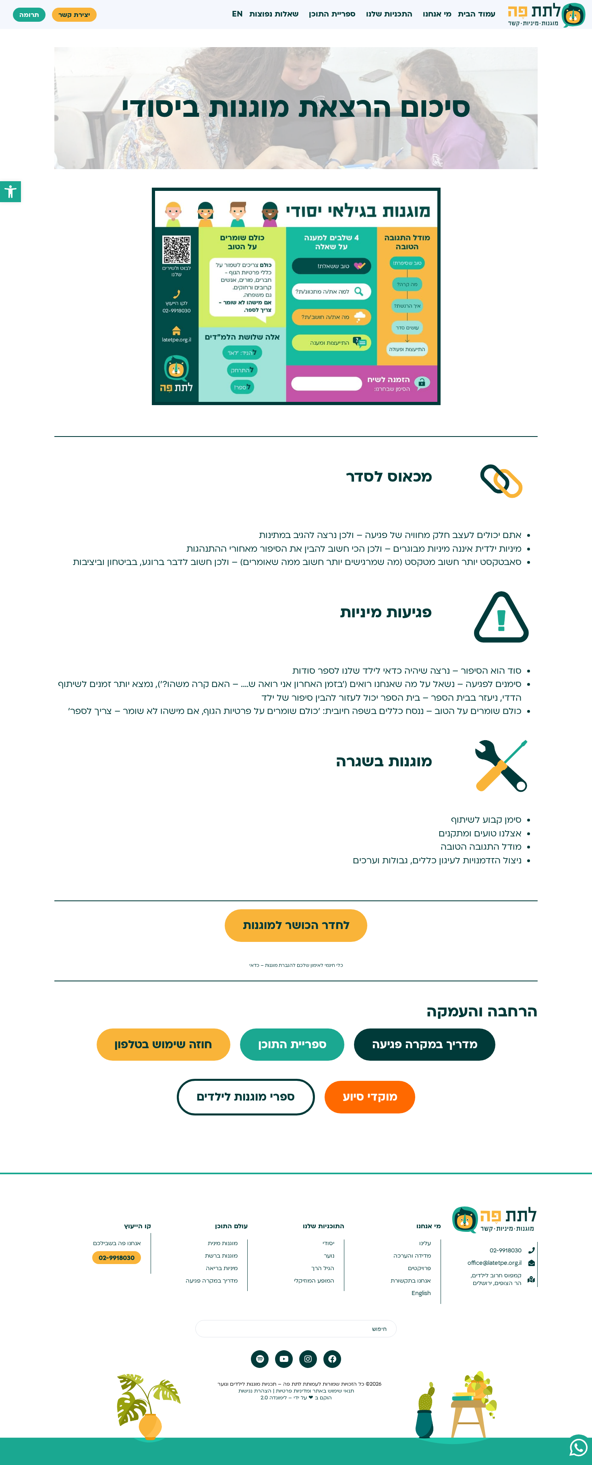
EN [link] (237, 14)
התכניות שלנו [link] (389, 14)
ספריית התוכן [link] (332, 14)
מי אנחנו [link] (437, 14)
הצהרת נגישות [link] (254, 1391)
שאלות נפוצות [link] (273, 14)
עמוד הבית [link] (476, 14)
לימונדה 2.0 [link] (274, 1397)
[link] (10, 191)
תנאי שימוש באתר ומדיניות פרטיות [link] (315, 1391)
